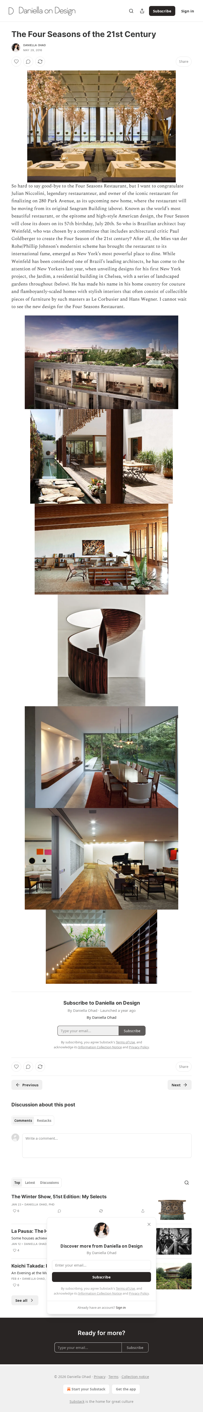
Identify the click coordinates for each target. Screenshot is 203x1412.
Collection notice (135, 1376)
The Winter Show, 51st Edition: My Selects (59, 1197)
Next (176, 1084)
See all (21, 1300)
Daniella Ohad (34, 45)
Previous (30, 1084)
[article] (101, 1207)
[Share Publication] (142, 11)
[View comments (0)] (28, 62)
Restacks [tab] (44, 1120)
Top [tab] (17, 1182)
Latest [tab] (30, 1182)
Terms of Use (125, 1288)
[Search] (131, 11)
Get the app (126, 1389)
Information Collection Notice (100, 1293)
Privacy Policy (139, 1293)
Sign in (187, 10)
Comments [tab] (23, 1120)
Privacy (99, 1376)
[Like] (16, 62)
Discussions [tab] (49, 1182)
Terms (113, 1376)
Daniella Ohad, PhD (40, 1204)
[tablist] (32, 1121)
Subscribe (162, 10)
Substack (77, 1401)
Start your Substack (88, 1389)
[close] (149, 1224)
